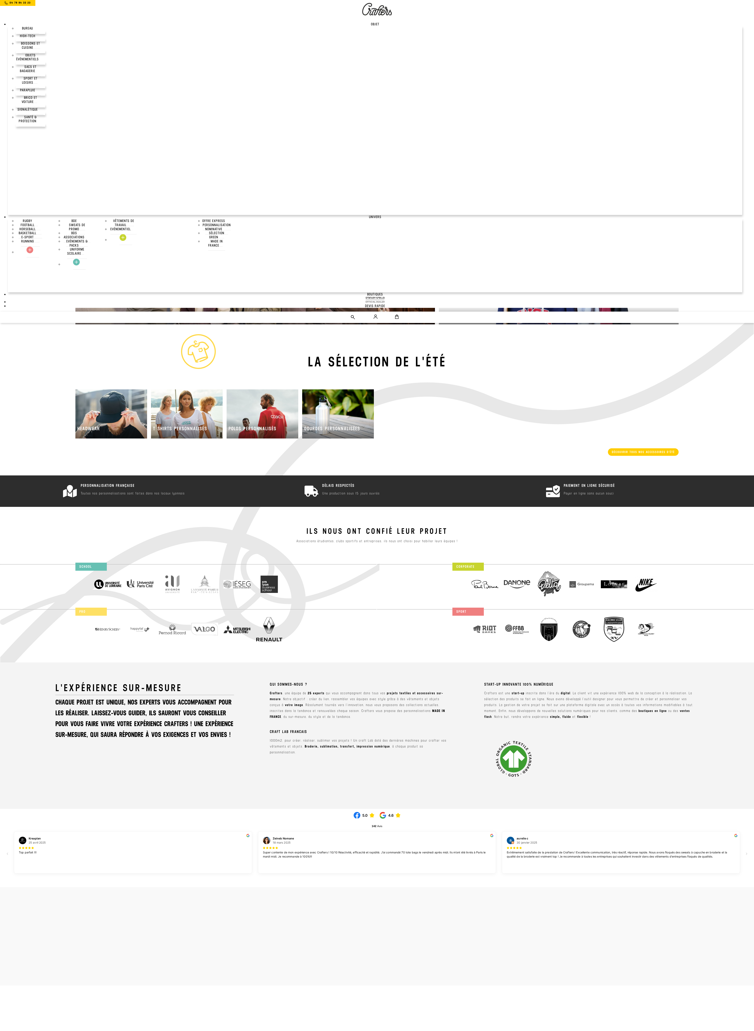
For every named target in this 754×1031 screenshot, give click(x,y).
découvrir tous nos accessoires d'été (643, 452)
